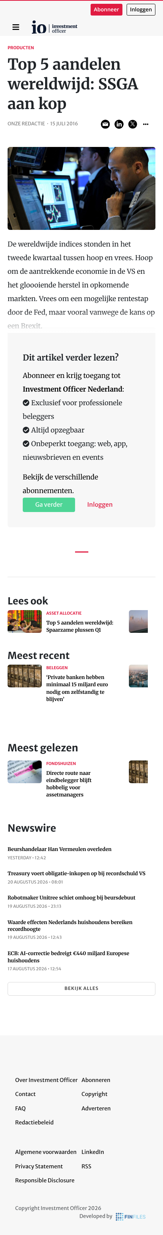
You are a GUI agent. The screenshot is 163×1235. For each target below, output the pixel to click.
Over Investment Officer (46, 1080)
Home (33, 23)
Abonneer (106, 9)
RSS (86, 1166)
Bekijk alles (81, 988)
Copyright (94, 1094)
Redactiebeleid (34, 1122)
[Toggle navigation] (16, 27)
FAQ (20, 1108)
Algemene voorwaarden (46, 1152)
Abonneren (96, 1080)
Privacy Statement (39, 1166)
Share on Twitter (132, 124)
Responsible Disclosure (45, 1180)
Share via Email (105, 124)
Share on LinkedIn (119, 124)
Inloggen (141, 9)
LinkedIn (93, 1152)
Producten (21, 48)
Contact (25, 1094)
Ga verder (49, 505)
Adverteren (96, 1108)
